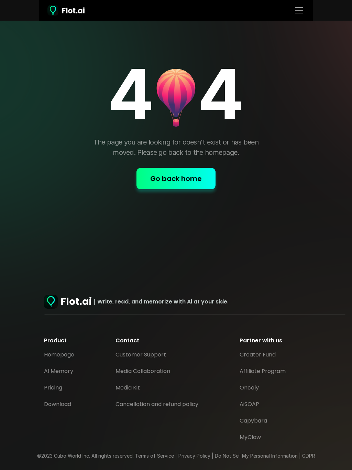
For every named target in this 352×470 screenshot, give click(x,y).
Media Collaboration (143, 371)
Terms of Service (154, 456)
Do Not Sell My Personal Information (256, 456)
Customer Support (141, 355)
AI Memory (58, 371)
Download (58, 404)
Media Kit (128, 388)
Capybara (253, 421)
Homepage (59, 355)
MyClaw (250, 437)
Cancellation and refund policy (157, 404)
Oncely (249, 388)
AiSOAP (249, 404)
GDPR (308, 456)
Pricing (53, 388)
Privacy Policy (194, 456)
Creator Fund (258, 355)
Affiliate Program (263, 371)
